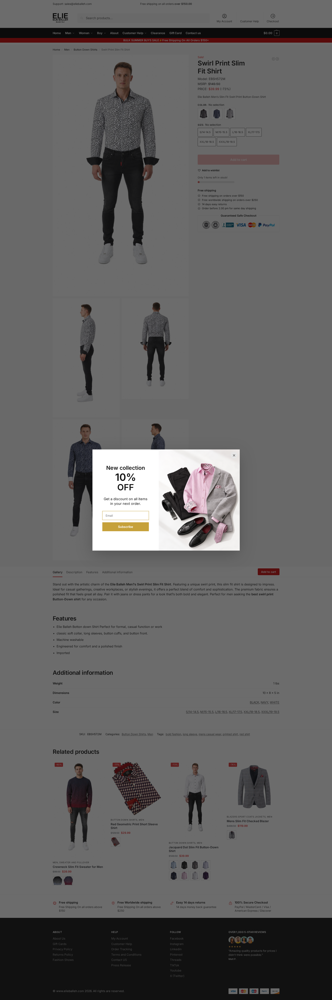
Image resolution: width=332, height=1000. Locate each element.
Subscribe (125, 527)
